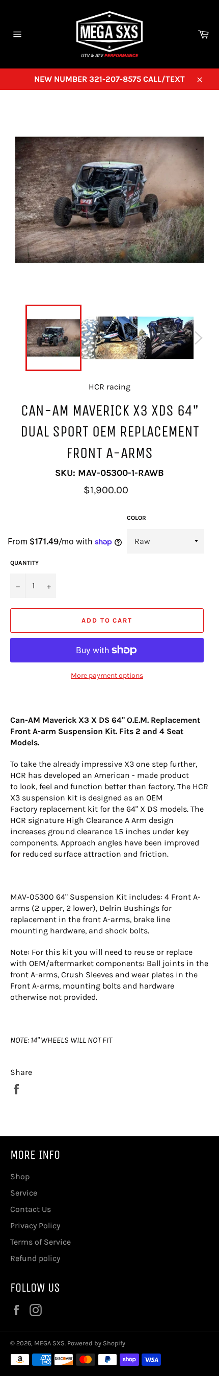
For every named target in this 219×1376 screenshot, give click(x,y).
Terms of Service (40, 1242)
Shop (20, 1176)
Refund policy (35, 1258)
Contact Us (30, 1209)
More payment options (107, 675)
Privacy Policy (35, 1225)
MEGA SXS (49, 1343)
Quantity (24, 562)
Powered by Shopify (96, 1343)
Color (136, 517)
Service (23, 1193)
